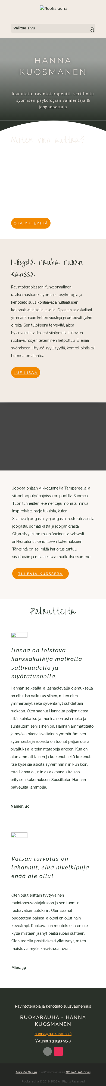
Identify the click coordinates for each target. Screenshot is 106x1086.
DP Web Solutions (78, 1072)
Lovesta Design (26, 1072)
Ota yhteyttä (31, 223)
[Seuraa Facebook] (47, 1051)
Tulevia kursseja (40, 573)
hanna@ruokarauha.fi (53, 1034)
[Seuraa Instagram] (58, 1051)
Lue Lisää (26, 372)
